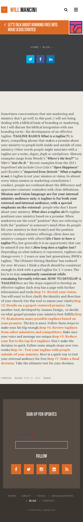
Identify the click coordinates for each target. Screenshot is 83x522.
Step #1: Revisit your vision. (55, 292)
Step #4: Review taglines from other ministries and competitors (39, 329)
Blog (46, 47)
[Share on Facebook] (40, 62)
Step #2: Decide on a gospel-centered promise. (41, 303)
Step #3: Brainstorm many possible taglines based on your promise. (41, 318)
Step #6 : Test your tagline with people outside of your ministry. (35, 352)
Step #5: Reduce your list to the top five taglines (39, 338)
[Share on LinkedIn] (51, 62)
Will (23, 9)
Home (35, 47)
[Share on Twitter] (30, 62)
